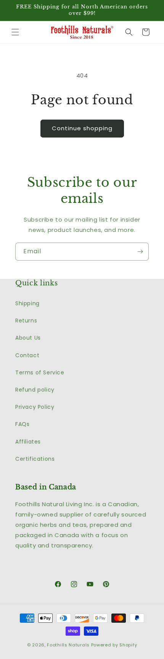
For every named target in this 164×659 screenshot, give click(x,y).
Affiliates (28, 441)
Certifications (35, 459)
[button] (15, 32)
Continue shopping (82, 128)
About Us (28, 338)
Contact (27, 355)
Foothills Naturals (68, 645)
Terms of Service (39, 372)
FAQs (22, 424)
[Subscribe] (140, 252)
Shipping (27, 303)
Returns (26, 320)
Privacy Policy (34, 407)
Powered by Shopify (114, 645)
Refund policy (35, 389)
